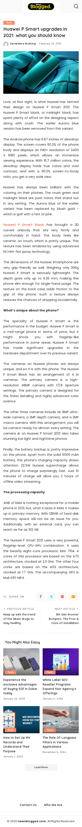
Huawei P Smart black (23, 225)
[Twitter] (51, 596)
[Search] (76, 6)
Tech (9, 22)
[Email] (73, 596)
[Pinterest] (62, 596)
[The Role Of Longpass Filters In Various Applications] (61, 719)
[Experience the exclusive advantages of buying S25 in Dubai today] (21, 661)
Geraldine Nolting (23, 43)
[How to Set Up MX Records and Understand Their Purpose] (21, 719)
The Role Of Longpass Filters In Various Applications (59, 742)
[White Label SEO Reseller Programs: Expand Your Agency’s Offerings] (61, 661)
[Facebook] (40, 596)
